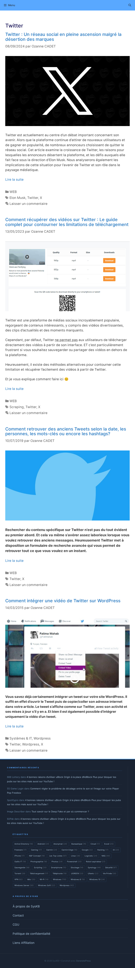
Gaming (36, 850)
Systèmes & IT (20, 738)
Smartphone (58, 867)
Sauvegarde (22, 867)
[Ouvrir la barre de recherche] (130, 5)
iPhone (19, 856)
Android (43, 844)
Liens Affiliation (23, 943)
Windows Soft (46, 885)
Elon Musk (17, 198)
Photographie (38, 861)
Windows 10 (97, 879)
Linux (75, 856)
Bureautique (78, 844)
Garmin (51, 850)
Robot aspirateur (95, 861)
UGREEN (77, 873)
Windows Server (24, 885)
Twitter (32, 198)
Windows (59, 879)
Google (87, 850)
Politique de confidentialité (31, 933)
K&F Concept (37, 856)
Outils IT (20, 861)
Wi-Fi (44, 879)
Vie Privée (109, 873)
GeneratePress (83, 960)
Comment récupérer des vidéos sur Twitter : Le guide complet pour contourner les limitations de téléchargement (66, 222)
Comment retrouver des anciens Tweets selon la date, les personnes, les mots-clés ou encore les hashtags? (65, 431)
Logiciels (91, 856)
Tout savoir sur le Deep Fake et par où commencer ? (60, 811)
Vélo (31, 879)
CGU (16, 924)
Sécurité (111, 867)
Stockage (77, 867)
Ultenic (93, 873)
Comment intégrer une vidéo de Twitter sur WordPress (62, 600)
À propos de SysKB (26, 906)
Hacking (102, 850)
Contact (18, 915)
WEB (13, 192)
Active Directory (23, 844)
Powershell (74, 861)
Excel (109, 844)
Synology (94, 867)
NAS (106, 856)
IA (116, 850)
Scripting (40, 867)
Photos (57, 861)
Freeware (20, 850)
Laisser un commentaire (28, 204)
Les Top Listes (58, 856)
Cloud (95, 844)
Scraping (16, 407)
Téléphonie (60, 873)
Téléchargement (39, 873)
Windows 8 (78, 879)
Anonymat (60, 844)
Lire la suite (14, 180)
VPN (18, 879)
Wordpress (42, 738)
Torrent (19, 873)
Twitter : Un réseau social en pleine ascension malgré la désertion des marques (63, 37)
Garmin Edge (69, 850)
